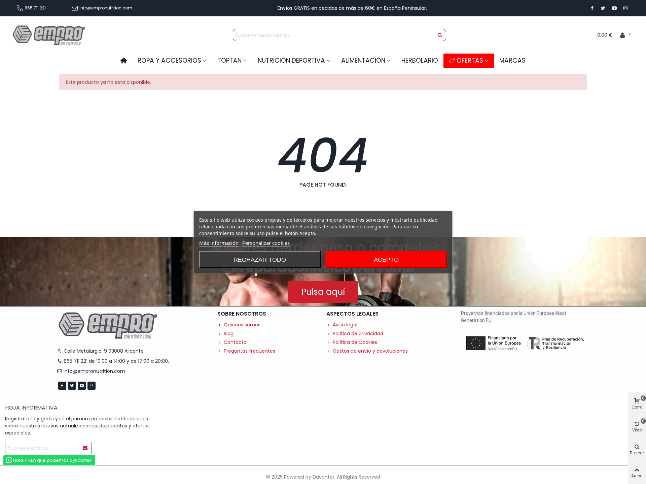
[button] (323, 292)
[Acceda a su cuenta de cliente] (625, 35)
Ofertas (470, 60)
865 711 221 (35, 8)
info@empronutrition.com (105, 8)
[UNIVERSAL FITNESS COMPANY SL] (49, 35)
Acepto (386, 259)
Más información (219, 242)
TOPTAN (229, 60)
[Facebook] (592, 8)
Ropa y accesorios (169, 60)
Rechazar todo (260, 259)
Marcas (512, 60)
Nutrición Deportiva (291, 60)
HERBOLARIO (419, 60)
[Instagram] (625, 8)
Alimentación (363, 60)
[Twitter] (603, 8)
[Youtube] (614, 8)
